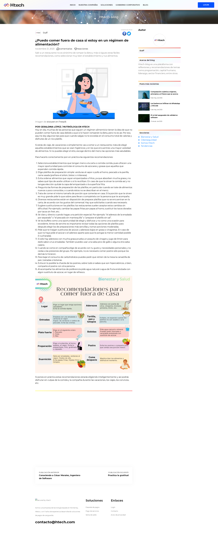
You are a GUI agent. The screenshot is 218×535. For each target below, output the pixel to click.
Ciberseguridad (149, 140)
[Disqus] (83, 428)
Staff (45, 33)
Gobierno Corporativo (128, 5)
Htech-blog (109, 17)
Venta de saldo (91, 515)
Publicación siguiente (118, 472)
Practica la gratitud (118, 475)
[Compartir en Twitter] (129, 34)
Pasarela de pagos (92, 507)
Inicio (73, 5)
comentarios (65, 49)
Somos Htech (148, 143)
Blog (145, 5)
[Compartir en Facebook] (124, 34)
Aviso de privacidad (118, 515)
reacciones (82, 49)
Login (113, 507)
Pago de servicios (92, 511)
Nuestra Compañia (88, 5)
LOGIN (206, 5)
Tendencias (146, 146)
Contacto (114, 511)
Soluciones (107, 5)
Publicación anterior (49, 472)
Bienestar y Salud (149, 137)
